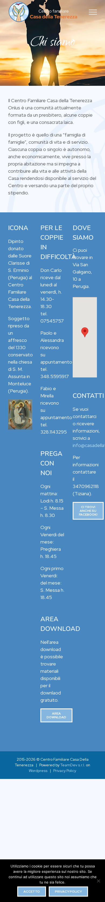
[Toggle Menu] (93, 12)
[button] (84, 332)
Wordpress (38, 770)
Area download (56, 715)
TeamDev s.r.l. (72, 765)
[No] (98, 880)
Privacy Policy (64, 770)
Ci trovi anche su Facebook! (88, 511)
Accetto (31, 891)
